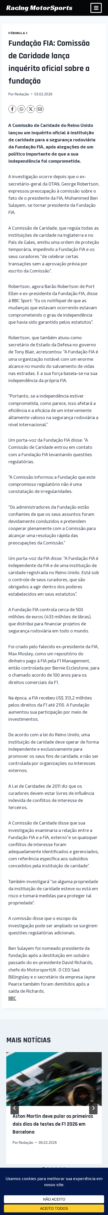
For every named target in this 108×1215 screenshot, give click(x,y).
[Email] (40, 109)
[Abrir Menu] (96, 8)
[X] (31, 109)
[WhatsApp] (21, 109)
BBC (12, 998)
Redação (22, 94)
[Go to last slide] (14, 1108)
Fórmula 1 (17, 33)
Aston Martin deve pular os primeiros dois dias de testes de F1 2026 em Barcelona (53, 1124)
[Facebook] (12, 109)
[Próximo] (93, 1108)
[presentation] (54, 1079)
